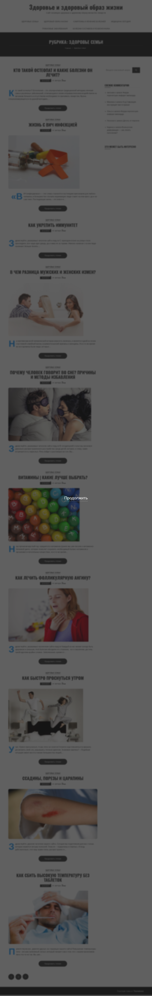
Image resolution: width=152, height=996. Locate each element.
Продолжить (76, 498)
